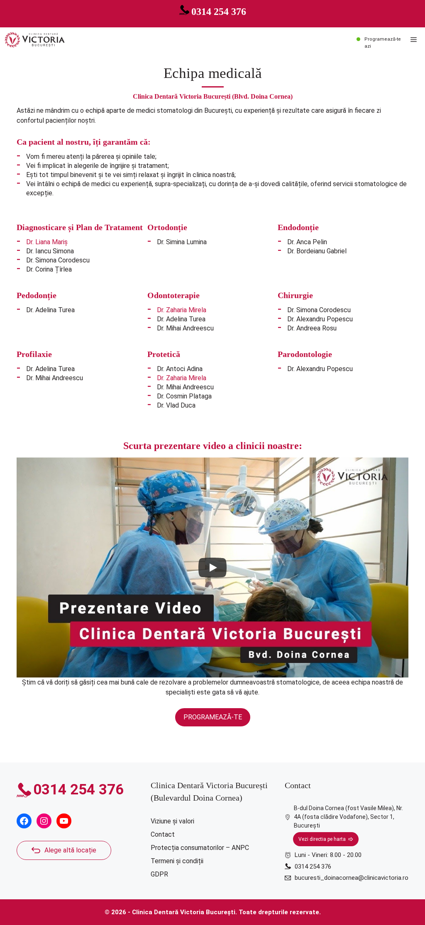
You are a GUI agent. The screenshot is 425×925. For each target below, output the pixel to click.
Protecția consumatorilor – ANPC (200, 848)
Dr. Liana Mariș (47, 242)
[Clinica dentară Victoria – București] (34, 39)
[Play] (212, 568)
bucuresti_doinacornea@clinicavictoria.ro (351, 877)
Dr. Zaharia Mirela (181, 310)
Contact (163, 834)
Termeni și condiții (177, 861)
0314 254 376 (218, 11)
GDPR (159, 874)
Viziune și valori (172, 821)
